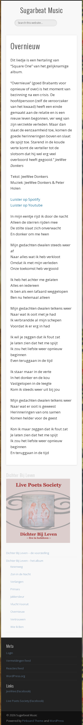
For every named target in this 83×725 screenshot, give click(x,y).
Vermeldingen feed (18, 661)
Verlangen (16, 582)
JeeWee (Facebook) (18, 691)
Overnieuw (17, 612)
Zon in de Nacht (20, 574)
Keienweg (16, 567)
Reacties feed (15, 668)
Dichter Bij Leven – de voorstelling (27, 553)
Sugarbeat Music (41, 10)
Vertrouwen (18, 619)
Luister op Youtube (26, 205)
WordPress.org (15, 676)
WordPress (57, 721)
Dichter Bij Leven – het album (24, 561)
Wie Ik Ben (17, 627)
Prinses (15, 589)
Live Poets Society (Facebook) (24, 701)
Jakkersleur (17, 597)
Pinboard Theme (32, 721)
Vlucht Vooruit (19, 604)
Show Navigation (66, 38)
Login (9, 653)
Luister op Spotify (25, 199)
